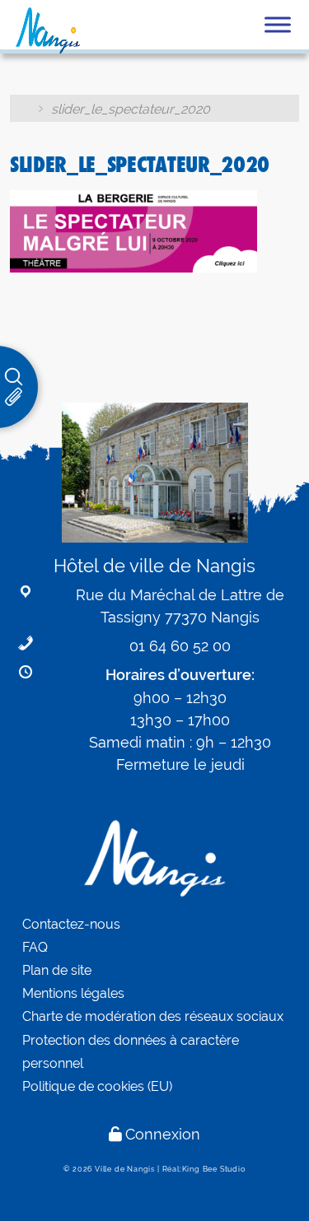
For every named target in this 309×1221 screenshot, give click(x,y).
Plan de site (56, 970)
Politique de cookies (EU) (97, 1086)
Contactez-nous (71, 924)
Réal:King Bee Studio (204, 1169)
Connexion (162, 1134)
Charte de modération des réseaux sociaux (152, 1016)
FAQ (35, 947)
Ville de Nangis (125, 1169)
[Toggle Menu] (278, 24)
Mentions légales (73, 993)
